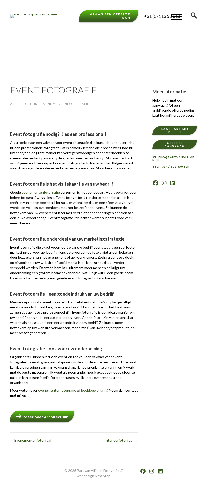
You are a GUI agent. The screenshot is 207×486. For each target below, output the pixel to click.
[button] (176, 17)
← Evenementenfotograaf (30, 440)
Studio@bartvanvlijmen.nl (173, 159)
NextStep (102, 476)
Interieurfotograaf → (121, 440)
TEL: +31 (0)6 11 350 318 (170, 166)
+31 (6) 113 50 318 (162, 16)
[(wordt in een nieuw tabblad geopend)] (22, 40)
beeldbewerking (94, 390)
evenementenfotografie (41, 192)
